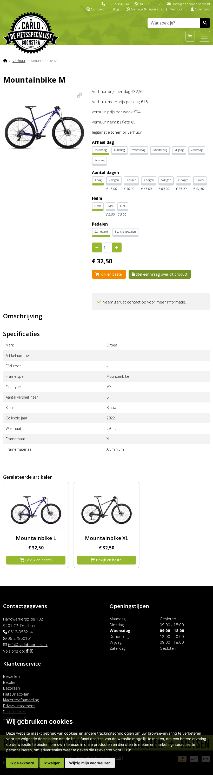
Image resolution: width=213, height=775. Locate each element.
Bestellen (11, 676)
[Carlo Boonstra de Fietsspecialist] (31, 24)
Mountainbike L (36, 538)
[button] (78, 94)
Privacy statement (19, 705)
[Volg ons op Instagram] (31, 651)
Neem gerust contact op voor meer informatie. (144, 302)
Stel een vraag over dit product (161, 274)
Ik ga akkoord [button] (22, 763)
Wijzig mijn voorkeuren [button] (90, 763)
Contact (97, 9)
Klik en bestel (111, 274)
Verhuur (176, 9)
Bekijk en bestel (38, 559)
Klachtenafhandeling (21, 699)
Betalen (10, 682)
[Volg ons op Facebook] (27, 651)
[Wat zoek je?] (205, 23)
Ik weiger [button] (52, 763)
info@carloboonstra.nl (191, 3)
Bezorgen (11, 688)
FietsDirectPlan (16, 694)
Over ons (202, 9)
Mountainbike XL (106, 538)
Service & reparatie (147, 9)
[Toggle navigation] (204, 36)
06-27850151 (151, 3)
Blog (115, 9)
